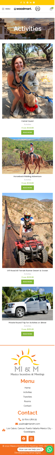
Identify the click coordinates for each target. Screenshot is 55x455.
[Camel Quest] (27, 81)
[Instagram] (31, 438)
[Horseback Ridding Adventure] (27, 155)
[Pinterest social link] (27, 2)
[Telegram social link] (34, 2)
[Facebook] (24, 438)
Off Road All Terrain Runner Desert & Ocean (27, 270)
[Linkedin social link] (30, 2)
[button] (49, 449)
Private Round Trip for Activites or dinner (27, 322)
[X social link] (24, 2)
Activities (27, 124)
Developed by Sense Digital (27, 452)
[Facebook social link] (21, 2)
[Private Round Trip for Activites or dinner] (27, 303)
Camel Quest (27, 121)
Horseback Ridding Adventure (27, 176)
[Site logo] (23, 9)
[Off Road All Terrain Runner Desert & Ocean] (27, 230)
